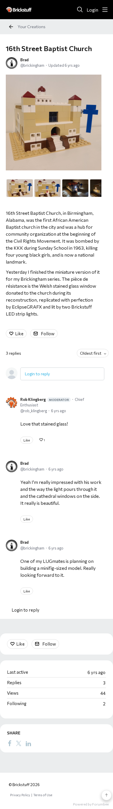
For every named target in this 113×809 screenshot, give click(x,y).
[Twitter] (18, 743)
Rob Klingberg (44, 399)
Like (19, 333)
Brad (24, 59)
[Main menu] (105, 9)
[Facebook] (9, 743)
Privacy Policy (20, 795)
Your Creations (31, 26)
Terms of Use (42, 795)
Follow (47, 333)
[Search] (80, 9)
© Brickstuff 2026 (24, 784)
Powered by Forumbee (91, 804)
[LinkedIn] (28, 743)
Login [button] (92, 9)
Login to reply (37, 373)
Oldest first (90, 353)
